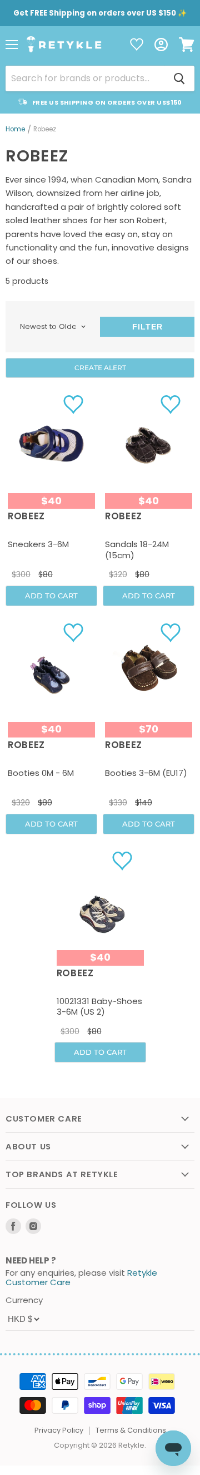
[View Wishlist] (136, 45)
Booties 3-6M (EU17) (146, 773)
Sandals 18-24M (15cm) (137, 549)
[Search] (179, 78)
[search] (85, 78)
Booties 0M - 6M (41, 773)
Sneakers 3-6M (38, 544)
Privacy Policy (58, 1430)
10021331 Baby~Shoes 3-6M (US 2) (99, 1006)
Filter (147, 326)
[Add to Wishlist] (74, 404)
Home (15, 130)
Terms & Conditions (131, 1430)
